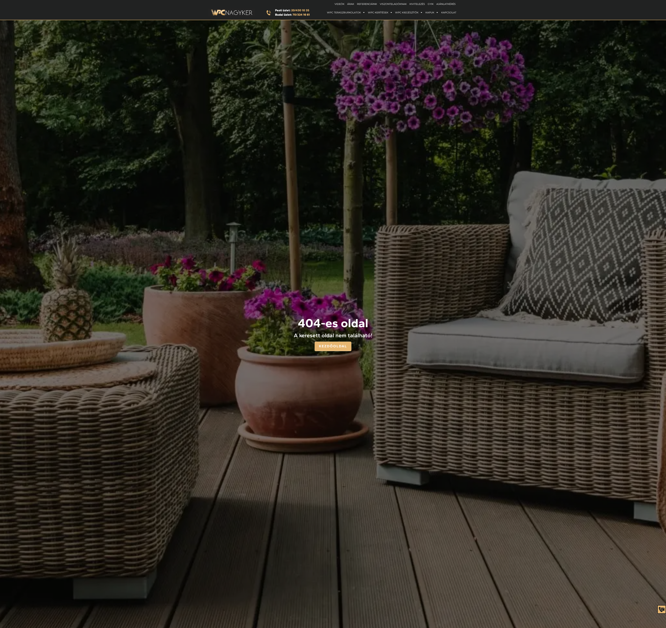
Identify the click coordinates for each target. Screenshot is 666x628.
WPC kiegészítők (407, 12)
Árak (350, 4)
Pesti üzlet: (292, 10)
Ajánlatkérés (446, 4)
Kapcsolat (448, 12)
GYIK (431, 4)
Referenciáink (367, 4)
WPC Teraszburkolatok (344, 12)
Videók (339, 4)
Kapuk (429, 12)
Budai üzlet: (292, 14)
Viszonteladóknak (393, 4)
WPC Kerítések (378, 12)
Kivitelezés (417, 4)
